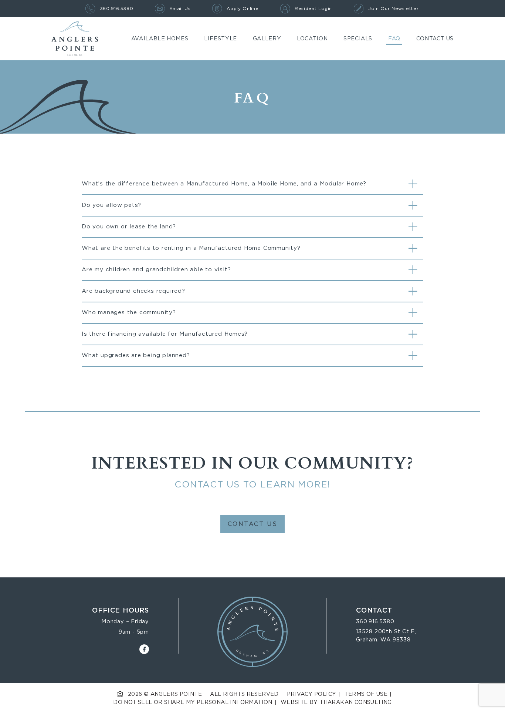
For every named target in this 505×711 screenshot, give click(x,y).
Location (312, 38)
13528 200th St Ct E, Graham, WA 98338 (386, 636)
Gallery (267, 38)
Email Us (179, 8)
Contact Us (435, 38)
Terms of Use (365, 694)
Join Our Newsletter (393, 8)
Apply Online (242, 8)
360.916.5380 (116, 8)
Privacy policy (311, 694)
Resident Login (313, 8)
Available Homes (160, 38)
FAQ (394, 38)
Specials (357, 38)
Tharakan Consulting (355, 702)
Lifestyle (220, 38)
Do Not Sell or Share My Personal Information (192, 702)
